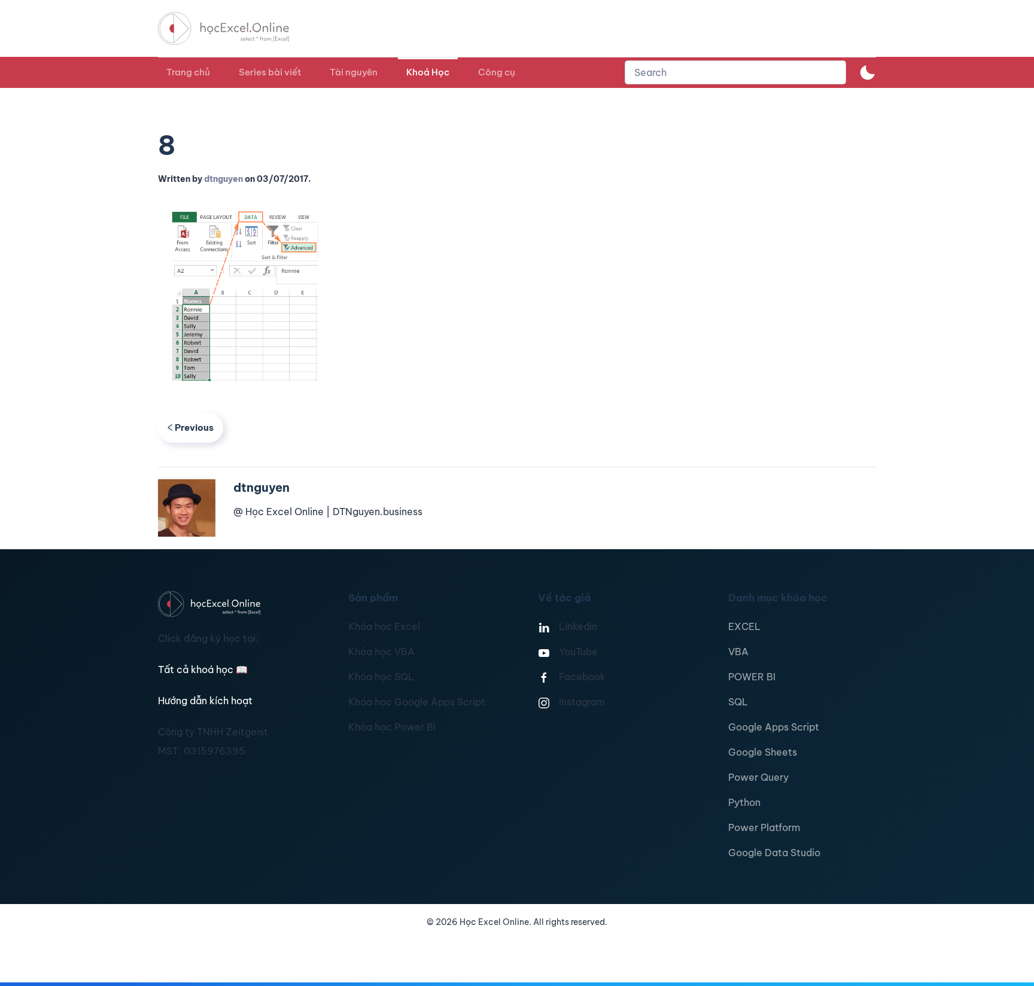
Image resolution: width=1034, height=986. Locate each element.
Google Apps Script (773, 727)
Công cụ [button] (496, 72)
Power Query (758, 777)
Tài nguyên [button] (354, 72)
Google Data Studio (774, 853)
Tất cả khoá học (203, 669)
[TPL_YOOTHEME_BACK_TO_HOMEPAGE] (234, 28)
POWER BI (752, 677)
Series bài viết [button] (270, 72)
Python (744, 802)
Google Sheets (762, 752)
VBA (738, 652)
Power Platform (764, 827)
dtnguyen (223, 179)
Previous (194, 427)
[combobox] (735, 72)
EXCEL (744, 626)
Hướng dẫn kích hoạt (205, 701)
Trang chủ (188, 72)
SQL (738, 702)
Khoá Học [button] (427, 72)
